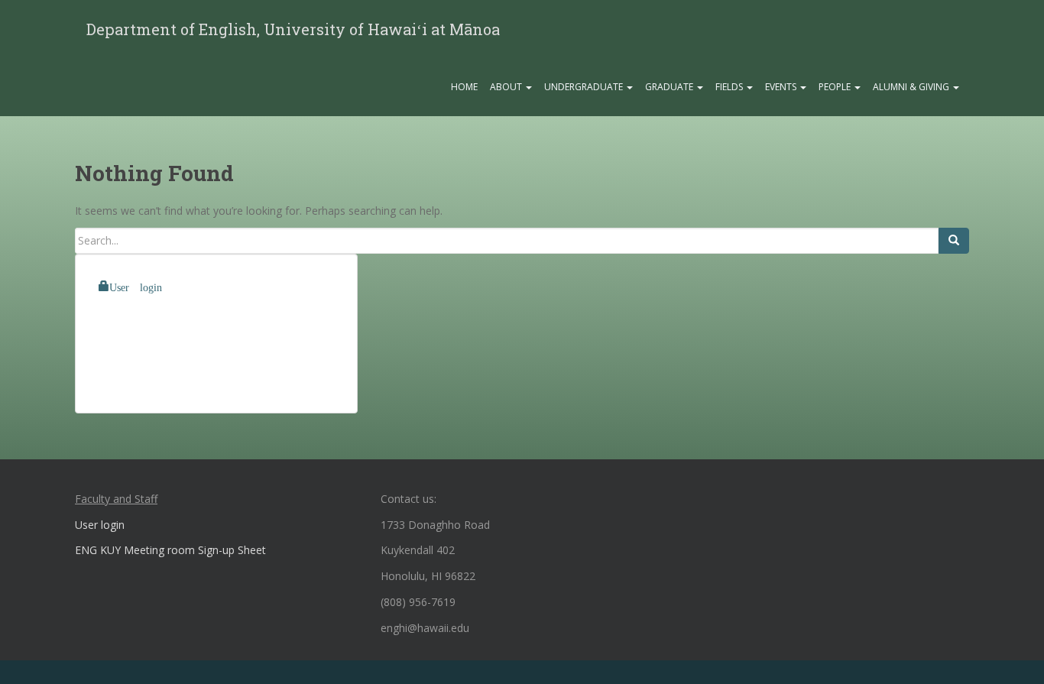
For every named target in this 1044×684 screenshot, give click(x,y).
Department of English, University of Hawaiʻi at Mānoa (293, 29)
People (836, 86)
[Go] (954, 241)
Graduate (670, 86)
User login (135, 285)
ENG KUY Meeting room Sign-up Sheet (170, 550)
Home (464, 86)
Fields (730, 86)
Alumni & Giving (912, 86)
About (507, 86)
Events (782, 86)
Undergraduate (584, 86)
